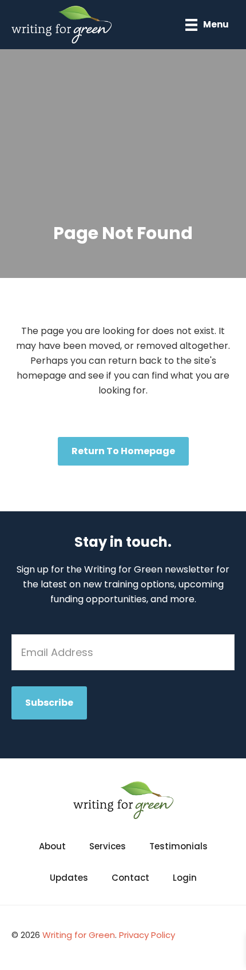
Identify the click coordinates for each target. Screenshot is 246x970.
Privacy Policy (147, 935)
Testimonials (178, 846)
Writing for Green (78, 935)
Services (107, 846)
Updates (69, 878)
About (52, 846)
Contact (130, 878)
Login (185, 878)
